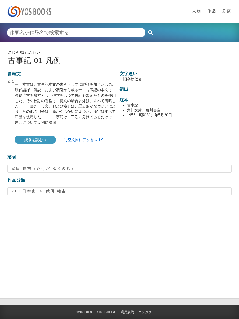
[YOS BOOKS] (30, 11)
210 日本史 (23, 191)
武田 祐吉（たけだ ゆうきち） (43, 168)
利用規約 (127, 312)
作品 (212, 11)
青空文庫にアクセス (81, 140)
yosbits (85, 312)
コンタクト (147, 312)
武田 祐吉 (56, 191)
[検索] (150, 32)
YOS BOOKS (106, 312)
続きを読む (33, 140)
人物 (197, 11)
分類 (227, 11)
